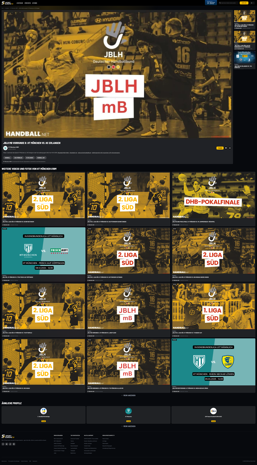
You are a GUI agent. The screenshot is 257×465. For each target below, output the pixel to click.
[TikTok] (10, 444)
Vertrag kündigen (88, 453)
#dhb (67, 152)
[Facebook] (13, 444)
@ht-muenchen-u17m (106, 152)
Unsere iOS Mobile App (59, 446)
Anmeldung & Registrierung (109, 448)
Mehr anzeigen (129, 395)
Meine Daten (105, 443)
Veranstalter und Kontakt (90, 450)
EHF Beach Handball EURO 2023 (213, 416)
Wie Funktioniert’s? (58, 438)
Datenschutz (4, 461)
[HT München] (128, 411)
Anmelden (244, 2)
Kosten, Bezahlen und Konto (90, 441)
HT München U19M (14, 8)
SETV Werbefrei (57, 441)
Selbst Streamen (58, 443)
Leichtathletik (74, 448)
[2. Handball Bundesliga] (43, 411)
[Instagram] (3, 444)
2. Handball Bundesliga (44, 416)
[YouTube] (6, 444)
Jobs (55, 453)
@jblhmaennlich (96, 152)
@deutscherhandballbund (84, 152)
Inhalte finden (87, 446)
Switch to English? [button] (248, 5)
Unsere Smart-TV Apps (59, 450)
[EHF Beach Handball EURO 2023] (213, 411)
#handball (60, 152)
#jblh (64, 152)
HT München (128, 416)
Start (3, 8)
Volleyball (73, 450)
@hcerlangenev (116, 152)
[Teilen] (229, 148)
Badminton (73, 453)
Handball (7, 8)
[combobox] (229, 2)
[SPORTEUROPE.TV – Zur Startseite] (7, 2)
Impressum (35, 461)
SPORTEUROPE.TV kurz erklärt (91, 438)
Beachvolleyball (74, 446)
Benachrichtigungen (107, 446)
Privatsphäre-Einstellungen (13, 461)
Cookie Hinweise (24, 461)
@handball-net (73, 152)
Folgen (220, 148)
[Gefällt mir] (225, 148)
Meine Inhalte (106, 438)
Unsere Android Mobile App (60, 448)
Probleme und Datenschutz (90, 448)
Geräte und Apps (88, 443)
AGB (30, 461)
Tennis (72, 441)
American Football (75, 438)
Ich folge (104, 441)
